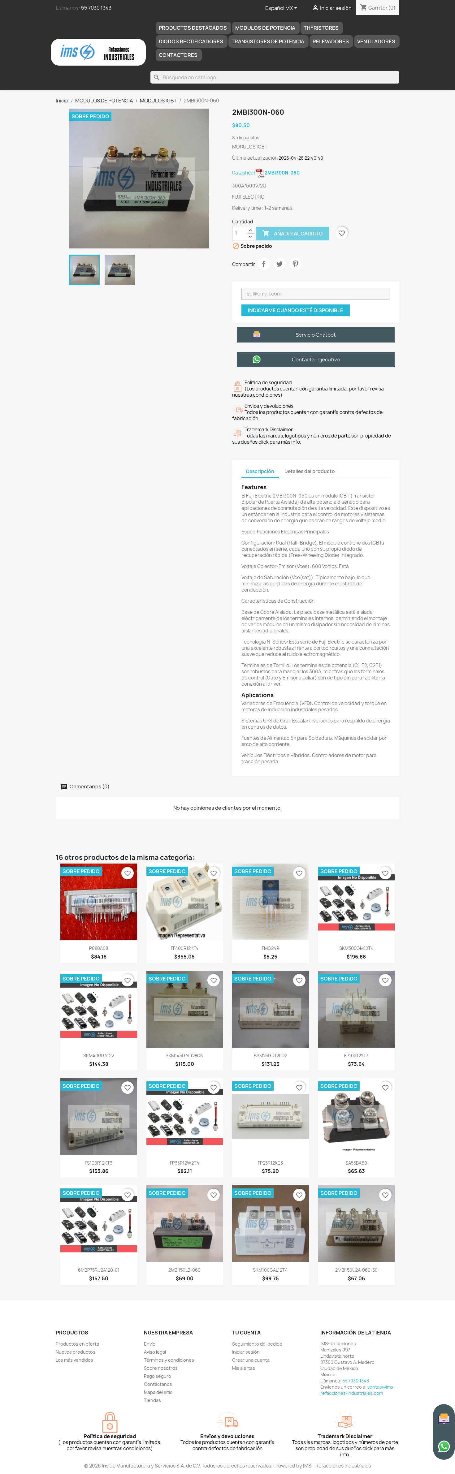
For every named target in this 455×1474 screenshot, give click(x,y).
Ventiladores (376, 41)
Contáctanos (158, 1384)
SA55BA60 (356, 1163)
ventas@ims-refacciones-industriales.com (357, 1390)
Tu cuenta (246, 1332)
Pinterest (295, 264)
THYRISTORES (321, 27)
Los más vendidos (74, 1360)
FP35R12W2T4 (184, 1163)
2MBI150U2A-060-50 (356, 1270)
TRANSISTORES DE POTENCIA (268, 41)
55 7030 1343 (96, 7)
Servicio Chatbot (316, 334)
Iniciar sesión (246, 1352)
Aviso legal (155, 1352)
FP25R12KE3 (270, 1163)
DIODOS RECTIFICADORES (191, 41)
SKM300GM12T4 (356, 948)
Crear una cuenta (251, 1360)
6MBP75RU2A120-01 (98, 1270)
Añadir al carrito (292, 233)
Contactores (178, 55)
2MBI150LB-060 (184, 1270)
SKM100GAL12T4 (270, 1270)
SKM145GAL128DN (184, 1055)
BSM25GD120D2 (270, 1055)
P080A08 (98, 948)
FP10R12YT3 (356, 1055)
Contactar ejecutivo (316, 359)
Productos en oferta (77, 1344)
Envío (149, 1344)
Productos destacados (193, 27)
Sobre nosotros (161, 1368)
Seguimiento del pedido (257, 1344)
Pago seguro (157, 1376)
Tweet (279, 264)
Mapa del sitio (158, 1392)
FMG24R (270, 948)
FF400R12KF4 (184, 948)
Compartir (264, 264)
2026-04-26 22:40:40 (301, 158)
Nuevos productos (75, 1352)
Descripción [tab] (260, 471)
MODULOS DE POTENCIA (265, 27)
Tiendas (152, 1400)
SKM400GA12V (98, 1055)
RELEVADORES (331, 41)
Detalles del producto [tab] (309, 471)
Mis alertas (243, 1368)
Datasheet (266, 173)
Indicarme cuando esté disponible (295, 310)
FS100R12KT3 (98, 1163)
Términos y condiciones (169, 1360)
